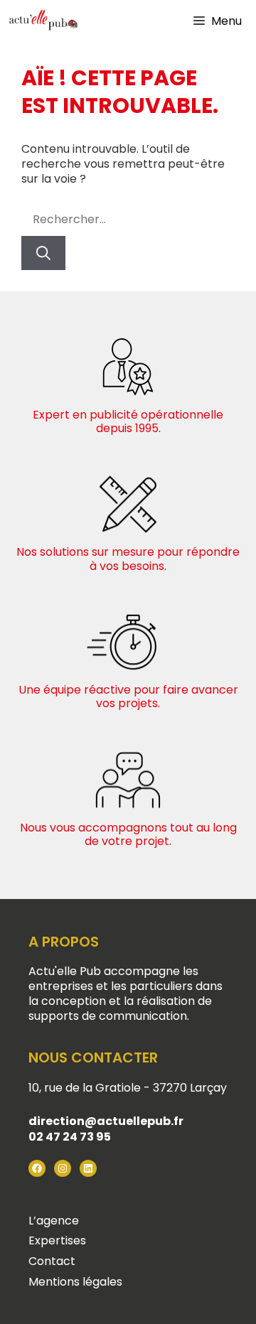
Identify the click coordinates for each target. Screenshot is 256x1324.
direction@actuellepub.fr (105, 1121)
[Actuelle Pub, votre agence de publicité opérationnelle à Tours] (42, 21)
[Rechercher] (43, 253)
